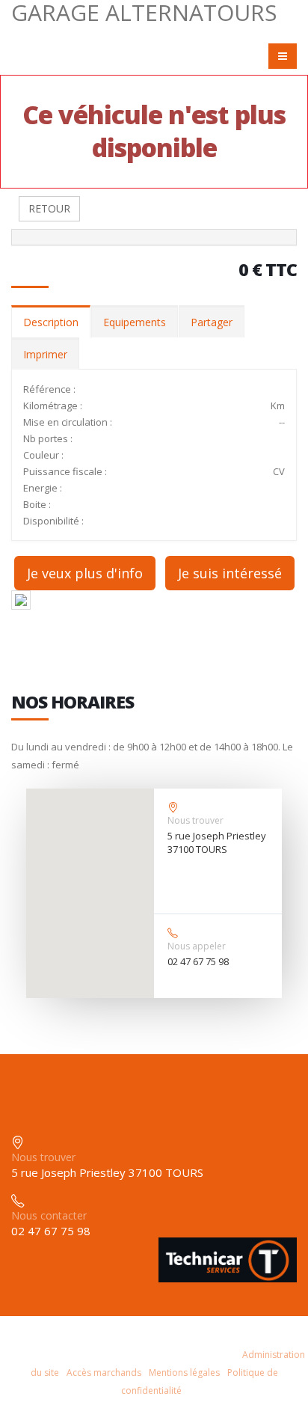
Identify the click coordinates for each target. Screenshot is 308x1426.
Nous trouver (195, 820)
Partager (211, 322)
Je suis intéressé (230, 573)
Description (50, 322)
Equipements (134, 322)
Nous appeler (196, 946)
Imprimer (45, 354)
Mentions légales (184, 1372)
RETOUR (49, 208)
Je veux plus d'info (85, 573)
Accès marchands (104, 1372)
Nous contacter (49, 1215)
